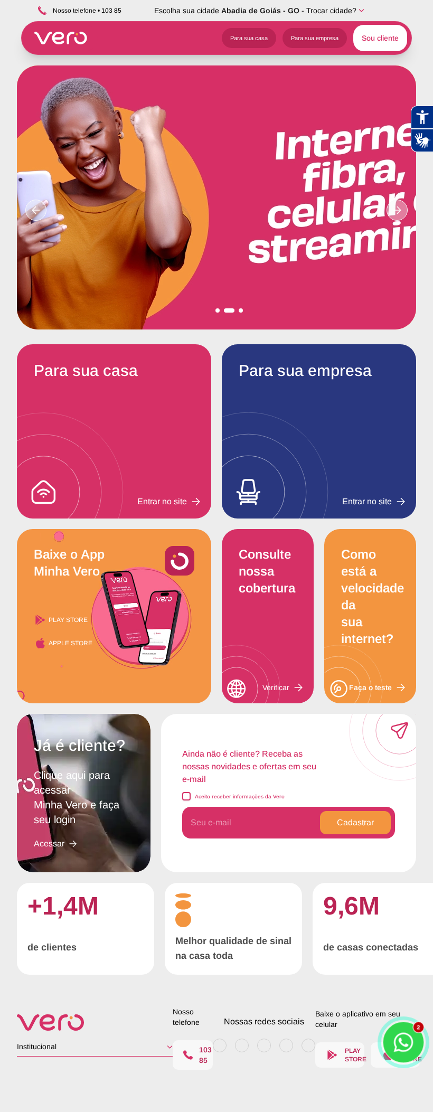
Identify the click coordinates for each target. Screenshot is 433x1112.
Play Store (68, 620)
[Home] (95, 1022)
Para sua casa (249, 38)
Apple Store (70, 643)
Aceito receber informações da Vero (240, 796)
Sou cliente (380, 38)
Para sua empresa (314, 38)
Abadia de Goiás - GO (260, 10)
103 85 (205, 1054)
